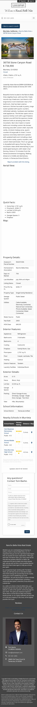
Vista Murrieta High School (9, 451)
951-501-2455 (8, 18)
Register (23, 1)
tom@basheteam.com (15, 653)
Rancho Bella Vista (25, 31)
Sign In (31, 1)
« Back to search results (11, 26)
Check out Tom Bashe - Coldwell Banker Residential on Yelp (18, 609)
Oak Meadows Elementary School (9, 431)
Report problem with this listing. (18, 162)
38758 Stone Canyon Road (12, 33)
